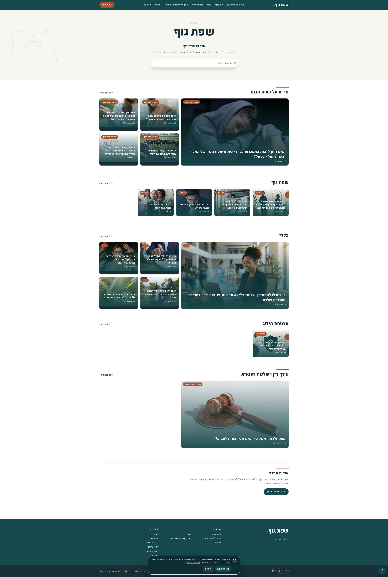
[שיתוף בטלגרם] (272, 571)
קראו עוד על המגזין (276, 491)
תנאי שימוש (153, 546)
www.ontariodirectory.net (122, 571)
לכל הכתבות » (106, 92)
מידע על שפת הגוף (235, 4)
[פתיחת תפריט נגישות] (382, 571)
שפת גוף (219, 4)
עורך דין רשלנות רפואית (177, 4)
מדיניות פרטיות (151, 542)
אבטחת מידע (197, 4)
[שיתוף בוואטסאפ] (286, 571)
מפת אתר (154, 555)
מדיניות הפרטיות (193, 562)
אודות (157, 4)
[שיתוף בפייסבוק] (279, 571)
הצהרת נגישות (152, 551)
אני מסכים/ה (223, 568)
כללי (209, 4)
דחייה (208, 568)
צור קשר (147, 4)
